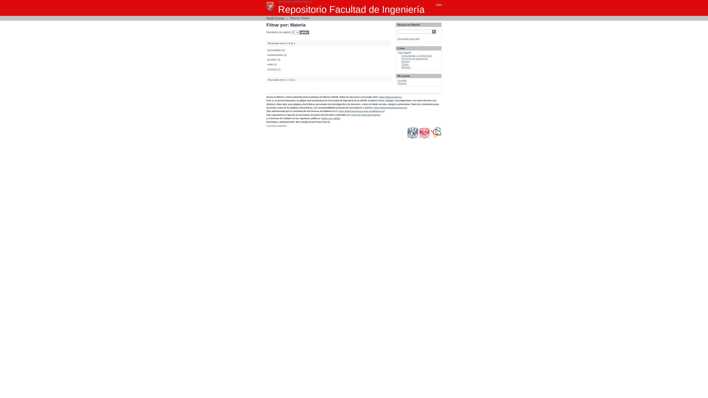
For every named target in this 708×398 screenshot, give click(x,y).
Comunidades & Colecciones (416, 55)
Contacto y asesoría (276, 125)
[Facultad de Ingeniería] (425, 138)
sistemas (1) (274, 69)
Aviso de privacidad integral (365, 115)
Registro (402, 83)
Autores (405, 61)
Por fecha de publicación (414, 58)
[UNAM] (413, 138)
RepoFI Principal (275, 18)
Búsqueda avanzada (408, 38)
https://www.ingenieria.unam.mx (295, 1)
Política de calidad (330, 118)
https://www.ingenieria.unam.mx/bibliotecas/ (362, 111)
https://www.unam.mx (390, 97)
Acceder (402, 80)
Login (439, 4)
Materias (406, 67)
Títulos (405, 64)
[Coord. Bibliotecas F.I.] (436, 138)
